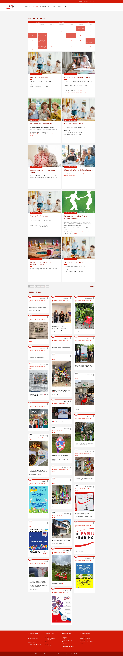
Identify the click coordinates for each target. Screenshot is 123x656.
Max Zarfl (73, 653)
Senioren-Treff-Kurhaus (85, 638)
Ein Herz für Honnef (66, 638)
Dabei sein (64, 643)
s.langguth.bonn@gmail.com (36, 133)
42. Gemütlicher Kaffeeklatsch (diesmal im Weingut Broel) (42, 41)
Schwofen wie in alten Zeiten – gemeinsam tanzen (90, 42)
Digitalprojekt (65, 641)
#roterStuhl (64, 637)
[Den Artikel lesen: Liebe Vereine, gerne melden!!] (61, 494)
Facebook (80, 1)
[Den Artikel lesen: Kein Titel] (38, 304)
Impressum (55, 653)
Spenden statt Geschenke (67, 646)
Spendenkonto (57, 6)
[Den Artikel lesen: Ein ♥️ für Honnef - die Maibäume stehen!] (61, 413)
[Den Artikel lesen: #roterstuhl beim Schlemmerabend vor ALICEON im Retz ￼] (84, 392)
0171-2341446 (74, 233)
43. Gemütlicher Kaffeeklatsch (86, 644)
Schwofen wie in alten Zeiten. (51, 642)
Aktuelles (35, 6)
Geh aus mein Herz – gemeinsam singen (71, 36)
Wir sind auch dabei (49, 645)
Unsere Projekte (45, 6)
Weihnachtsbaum (66, 648)
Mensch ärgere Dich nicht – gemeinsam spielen (42, 36)
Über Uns (28, 6)
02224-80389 (83, 174)
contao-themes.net (84, 653)
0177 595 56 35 (78, 90)
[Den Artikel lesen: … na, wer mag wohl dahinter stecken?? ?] (38, 354)
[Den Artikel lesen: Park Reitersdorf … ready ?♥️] (61, 568)
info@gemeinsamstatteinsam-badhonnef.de (76, 92)
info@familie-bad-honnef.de (89, 1)
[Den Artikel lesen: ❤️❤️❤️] (38, 330)
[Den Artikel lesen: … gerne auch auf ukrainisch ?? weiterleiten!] (38, 499)
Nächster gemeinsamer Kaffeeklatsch (50, 639)
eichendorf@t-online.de (69, 175)
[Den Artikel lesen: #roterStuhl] (84, 316)
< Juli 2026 (37, 22)
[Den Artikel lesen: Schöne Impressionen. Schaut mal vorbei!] (61, 443)
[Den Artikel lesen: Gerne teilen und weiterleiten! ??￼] (84, 575)
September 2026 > (85, 22)
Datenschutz (60, 653)
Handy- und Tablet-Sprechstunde (81, 29)
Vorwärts (42, 286)
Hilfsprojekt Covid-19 (67, 640)
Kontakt (66, 6)
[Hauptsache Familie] (10, 6)
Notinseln (64, 644)
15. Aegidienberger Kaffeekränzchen (33, 36)
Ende (47, 286)
